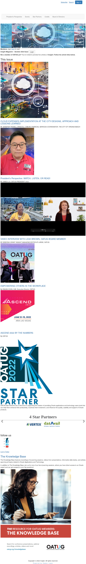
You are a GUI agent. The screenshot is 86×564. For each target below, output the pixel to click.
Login (32, 52)
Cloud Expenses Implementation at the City (72, 31)
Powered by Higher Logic (43, 563)
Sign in (78, 2)
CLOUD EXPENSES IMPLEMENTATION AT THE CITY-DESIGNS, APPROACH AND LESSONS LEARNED (40, 122)
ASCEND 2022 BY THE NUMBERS (17, 332)
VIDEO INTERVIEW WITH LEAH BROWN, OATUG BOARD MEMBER (33, 238)
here (12, 49)
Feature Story (5, 25)
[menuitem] (65, 2)
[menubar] (68, 2)
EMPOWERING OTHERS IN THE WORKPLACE (23, 285)
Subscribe (64, 2)
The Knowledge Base (13, 456)
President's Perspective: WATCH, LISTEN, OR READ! (25, 178)
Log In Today (5, 452)
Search (71, 2)
